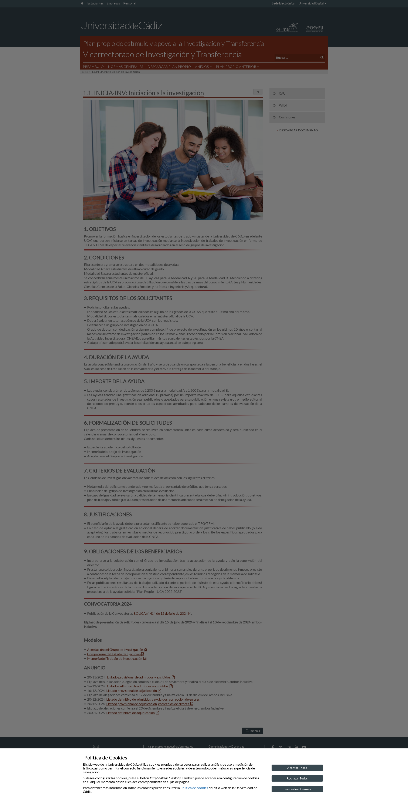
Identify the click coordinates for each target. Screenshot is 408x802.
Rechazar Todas (297, 778)
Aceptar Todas (297, 767)
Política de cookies (194, 788)
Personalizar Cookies (297, 789)
